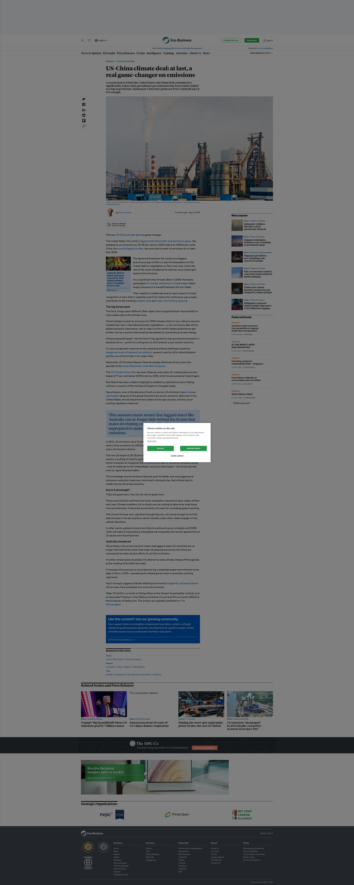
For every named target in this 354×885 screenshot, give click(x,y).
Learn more (151, 441)
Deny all (160, 448)
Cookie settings (177, 456)
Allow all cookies (193, 448)
